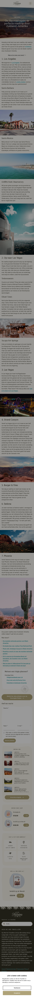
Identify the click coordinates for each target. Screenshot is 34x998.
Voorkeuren (17, 988)
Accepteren (17, 993)
